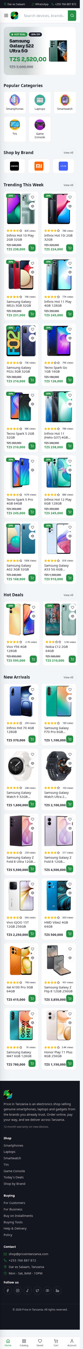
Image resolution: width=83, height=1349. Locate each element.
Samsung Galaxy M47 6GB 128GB (19, 1053)
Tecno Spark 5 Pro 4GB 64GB (20, 501)
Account (71, 1345)
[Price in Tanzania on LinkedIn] (57, 1290)
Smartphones (13, 1145)
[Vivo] (63, 165)
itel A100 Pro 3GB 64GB (20, 989)
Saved (40, 1345)
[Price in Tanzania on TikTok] (28, 1290)
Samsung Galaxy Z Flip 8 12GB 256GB (58, 989)
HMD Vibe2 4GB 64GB (56, 924)
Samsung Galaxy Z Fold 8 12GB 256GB (58, 859)
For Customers (14, 1202)
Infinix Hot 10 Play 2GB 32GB (20, 237)
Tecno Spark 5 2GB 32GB (20, 435)
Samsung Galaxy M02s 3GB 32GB (19, 303)
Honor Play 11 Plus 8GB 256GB (58, 1053)
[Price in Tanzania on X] (37, 1290)
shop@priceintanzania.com (28, 1253)
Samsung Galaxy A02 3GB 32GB (19, 567)
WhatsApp (42, 4)
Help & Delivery (15, 1228)
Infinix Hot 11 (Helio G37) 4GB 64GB (56, 435)
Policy (8, 1234)
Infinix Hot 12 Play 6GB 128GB (58, 501)
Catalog (24, 1345)
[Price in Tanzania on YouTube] (47, 1290)
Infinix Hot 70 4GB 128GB (20, 729)
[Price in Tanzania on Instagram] (18, 1290)
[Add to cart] (32, 247)
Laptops (9, 1151)
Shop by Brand (14, 1183)
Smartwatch (12, 1157)
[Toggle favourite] (32, 196)
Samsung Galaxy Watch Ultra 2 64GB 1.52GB (56, 794)
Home (8, 1345)
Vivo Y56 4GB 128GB (17, 648)
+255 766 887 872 (65, 4)
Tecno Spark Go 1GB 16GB (55, 369)
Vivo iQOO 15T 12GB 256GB (18, 924)
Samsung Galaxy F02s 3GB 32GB (19, 369)
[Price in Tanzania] (14, 15)
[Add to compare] (32, 205)
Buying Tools (13, 1221)
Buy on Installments (18, 1215)
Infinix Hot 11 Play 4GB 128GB (58, 303)
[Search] (72, 15)
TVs (6, 1164)
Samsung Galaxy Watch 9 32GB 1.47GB (19, 794)
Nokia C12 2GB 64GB (57, 648)
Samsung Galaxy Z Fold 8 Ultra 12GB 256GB (20, 859)
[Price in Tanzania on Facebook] (8, 1290)
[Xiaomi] (39, 165)
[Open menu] (6, 15)
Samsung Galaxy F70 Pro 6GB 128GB (56, 729)
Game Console (14, 1170)
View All (68, 152)
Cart (56, 1345)
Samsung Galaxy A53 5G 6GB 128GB (56, 567)
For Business (13, 1209)
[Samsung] (14, 165)
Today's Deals (14, 1177)
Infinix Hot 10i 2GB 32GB (58, 237)
